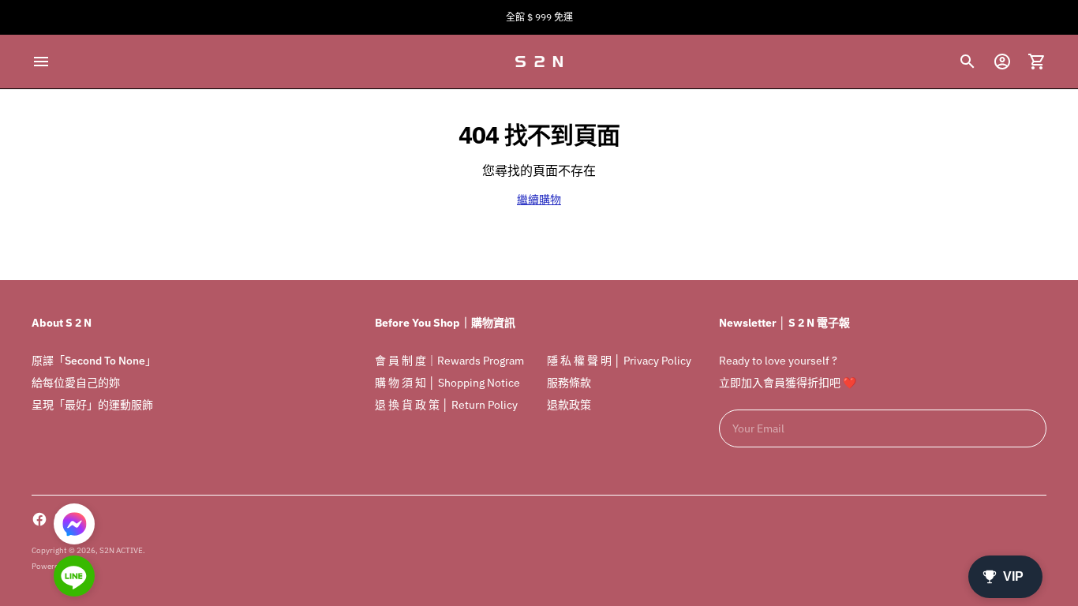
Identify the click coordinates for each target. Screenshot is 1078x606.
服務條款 (569, 383)
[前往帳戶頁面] (1002, 61)
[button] (74, 578)
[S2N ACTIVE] (539, 61)
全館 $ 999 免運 (539, 17)
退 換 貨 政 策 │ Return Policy (446, 405)
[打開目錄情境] (41, 61)
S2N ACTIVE (121, 550)
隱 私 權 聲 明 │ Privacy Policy (619, 361)
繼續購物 (539, 200)
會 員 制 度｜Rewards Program (449, 361)
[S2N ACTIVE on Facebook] (39, 519)
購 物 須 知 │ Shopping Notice (447, 383)
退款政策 (569, 405)
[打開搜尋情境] (967, 61)
